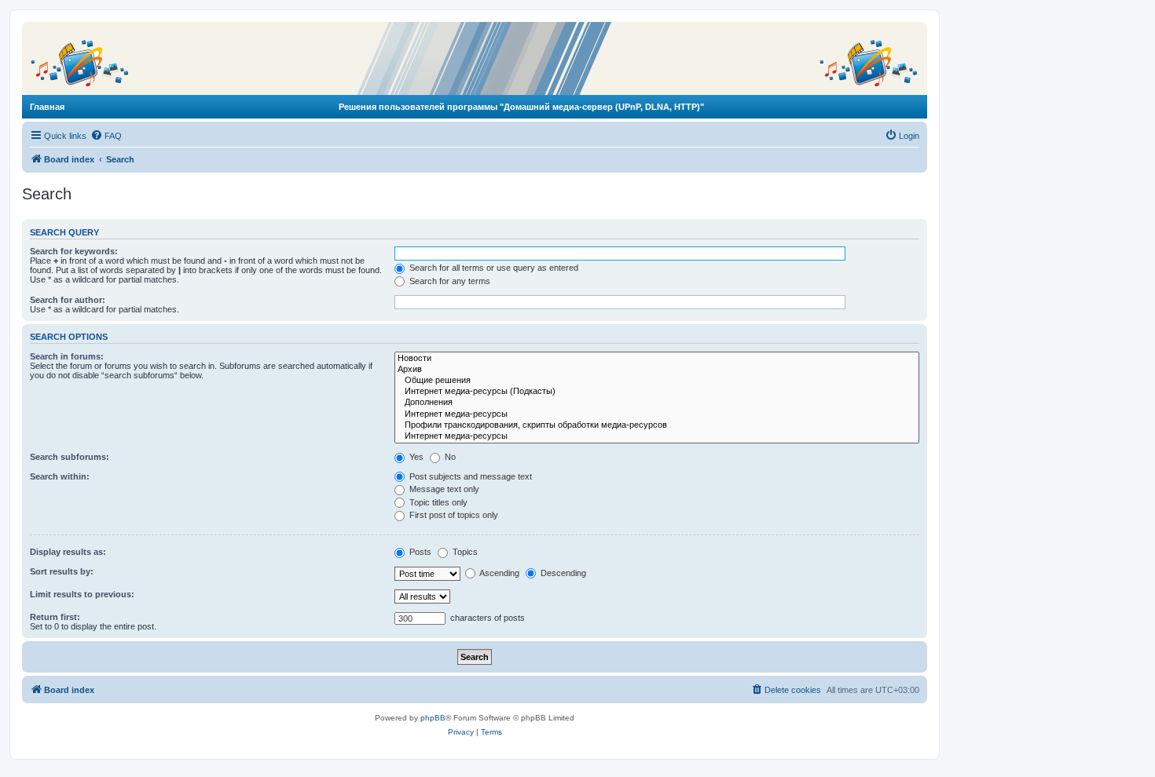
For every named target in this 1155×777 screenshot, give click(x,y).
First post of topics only (452, 515)
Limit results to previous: (82, 594)
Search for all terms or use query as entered (492, 267)
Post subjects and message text (469, 476)
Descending (562, 573)
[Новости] (657, 358)
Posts (419, 551)
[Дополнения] (657, 402)
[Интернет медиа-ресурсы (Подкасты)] (657, 391)
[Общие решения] (657, 380)
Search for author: (67, 300)
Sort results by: (62, 571)
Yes (415, 456)
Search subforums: (69, 456)
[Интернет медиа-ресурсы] (657, 414)
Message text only (443, 489)
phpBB (433, 717)
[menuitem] (106, 135)
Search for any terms (448, 281)
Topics (464, 551)
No (449, 456)
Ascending (498, 573)
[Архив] (657, 369)
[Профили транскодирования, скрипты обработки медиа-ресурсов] (657, 425)
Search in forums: (67, 356)
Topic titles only (437, 502)
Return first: (55, 617)
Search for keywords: (74, 251)
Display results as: (68, 551)
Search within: (60, 476)
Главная (47, 106)
